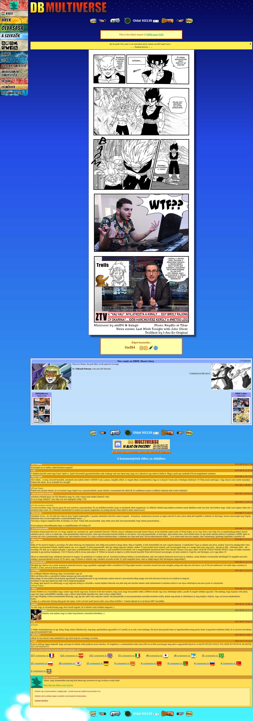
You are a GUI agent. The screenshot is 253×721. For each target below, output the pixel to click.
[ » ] (167, 20)
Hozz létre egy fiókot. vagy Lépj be (58, 685)
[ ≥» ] (180, 20)
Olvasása (12, 28)
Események (8, 87)
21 (145, 348)
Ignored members (41, 701)
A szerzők (10, 36)
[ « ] (115, 20)
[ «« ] (94, 20)
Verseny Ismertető (13, 66)
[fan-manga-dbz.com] (156, 347)
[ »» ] (189, 20)
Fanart (6, 54)
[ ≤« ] (102, 20)
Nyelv (9, 13)
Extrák (6, 81)
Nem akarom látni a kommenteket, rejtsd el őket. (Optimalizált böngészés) (141, 452)
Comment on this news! (199, 373)
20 (141, 348)
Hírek (6, 20)
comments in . (43, 655)
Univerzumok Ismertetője (10, 73)
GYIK (4, 60)
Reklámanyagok (12, 93)
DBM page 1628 (155, 34)
